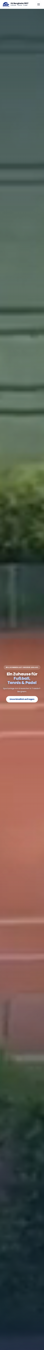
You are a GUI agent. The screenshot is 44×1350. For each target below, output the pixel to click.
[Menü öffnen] (38, 4)
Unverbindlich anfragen (22, 699)
